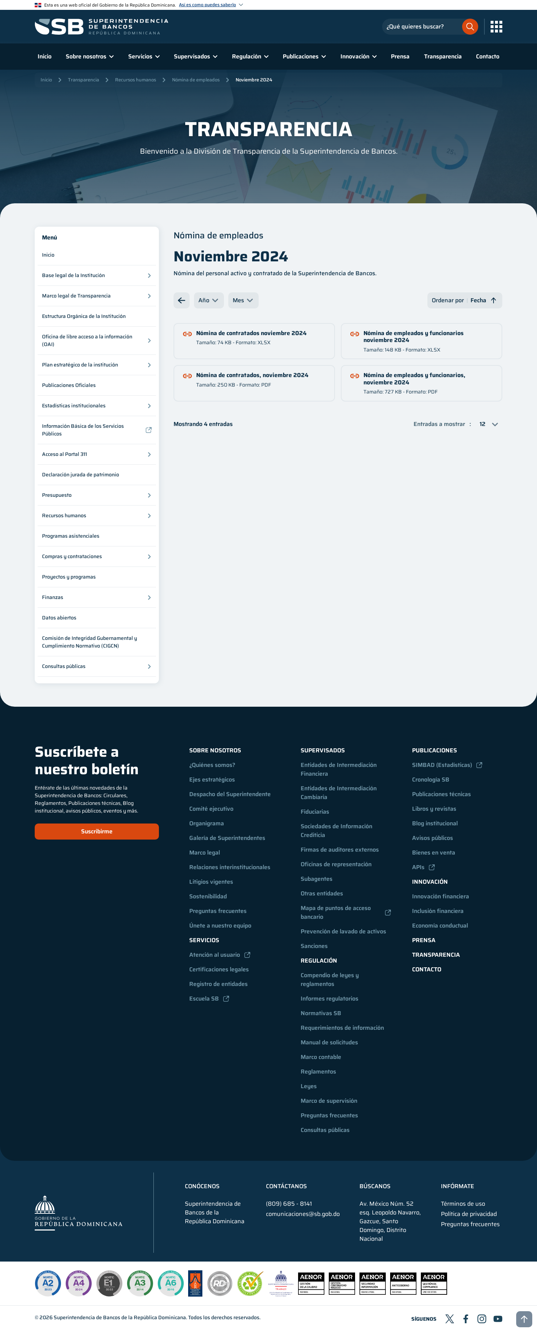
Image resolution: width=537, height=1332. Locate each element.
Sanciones (314, 946)
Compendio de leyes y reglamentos (330, 980)
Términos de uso (463, 1203)
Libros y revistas (434, 808)
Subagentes (316, 878)
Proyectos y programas (69, 577)
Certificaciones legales (219, 969)
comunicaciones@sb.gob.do (303, 1213)
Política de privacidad (469, 1214)
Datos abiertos (59, 618)
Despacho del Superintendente (230, 794)
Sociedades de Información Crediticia (337, 831)
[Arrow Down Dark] (182, 300)
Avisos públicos (432, 837)
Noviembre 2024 (254, 80)
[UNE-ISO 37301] (434, 1292)
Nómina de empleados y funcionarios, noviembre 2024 (414, 378)
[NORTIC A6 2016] (170, 1283)
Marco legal (204, 852)
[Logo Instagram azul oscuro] (481, 1318)
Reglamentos (318, 1071)
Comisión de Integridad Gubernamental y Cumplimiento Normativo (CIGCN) (89, 642)
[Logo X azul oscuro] (449, 1318)
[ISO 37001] (403, 1292)
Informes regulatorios (329, 998)
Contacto (487, 56)
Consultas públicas (325, 1130)
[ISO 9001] (311, 1292)
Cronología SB (430, 779)
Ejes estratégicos (212, 779)
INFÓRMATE (457, 1186)
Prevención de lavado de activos (343, 931)
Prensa (400, 56)
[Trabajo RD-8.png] (281, 1294)
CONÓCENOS (202, 1186)
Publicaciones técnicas (441, 794)
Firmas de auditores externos (340, 849)
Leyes (309, 1086)
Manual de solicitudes (329, 1042)
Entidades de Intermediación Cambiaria (339, 793)
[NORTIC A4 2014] (78, 1283)
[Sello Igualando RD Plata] (220, 1294)
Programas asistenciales (70, 536)
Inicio (45, 56)
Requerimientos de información (342, 1027)
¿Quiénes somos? (212, 764)
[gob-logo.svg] (78, 1212)
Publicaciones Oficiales (69, 385)
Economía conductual (440, 925)
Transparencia (443, 56)
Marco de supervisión (329, 1100)
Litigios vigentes (211, 881)
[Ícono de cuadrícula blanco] (496, 26)
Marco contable (321, 1057)
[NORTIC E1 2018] (109, 1283)
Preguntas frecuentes (218, 910)
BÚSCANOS (375, 1186)
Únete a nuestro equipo (220, 925)
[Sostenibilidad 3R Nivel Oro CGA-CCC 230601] (250, 1293)
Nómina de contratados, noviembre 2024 (252, 375)
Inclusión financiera (438, 910)
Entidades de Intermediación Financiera (339, 769)
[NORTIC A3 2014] (140, 1283)
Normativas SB (321, 1013)
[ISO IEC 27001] (372, 1292)
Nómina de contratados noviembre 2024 (251, 333)
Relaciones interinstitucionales (229, 867)
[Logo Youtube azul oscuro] (498, 1318)
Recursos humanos (135, 80)
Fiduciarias (315, 811)
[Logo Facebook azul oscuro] (465, 1318)
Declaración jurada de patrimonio (80, 475)
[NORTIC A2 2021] (48, 1283)
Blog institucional (435, 823)
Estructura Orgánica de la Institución (84, 316)
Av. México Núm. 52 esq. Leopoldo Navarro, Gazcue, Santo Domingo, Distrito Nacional (390, 1221)
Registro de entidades (218, 984)
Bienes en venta (433, 852)
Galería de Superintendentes (227, 837)
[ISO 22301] (342, 1292)
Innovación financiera (440, 896)
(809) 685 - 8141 (289, 1203)
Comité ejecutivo (211, 808)
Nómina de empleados (196, 80)
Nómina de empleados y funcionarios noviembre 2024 (413, 336)
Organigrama (206, 823)
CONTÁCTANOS (286, 1186)
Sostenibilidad (208, 896)
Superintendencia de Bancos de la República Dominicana (120, 1317)
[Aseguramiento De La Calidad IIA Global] (195, 1294)
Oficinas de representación (336, 864)
